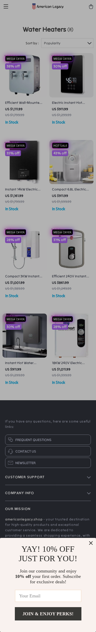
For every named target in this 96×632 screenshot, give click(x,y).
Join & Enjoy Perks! (48, 613)
